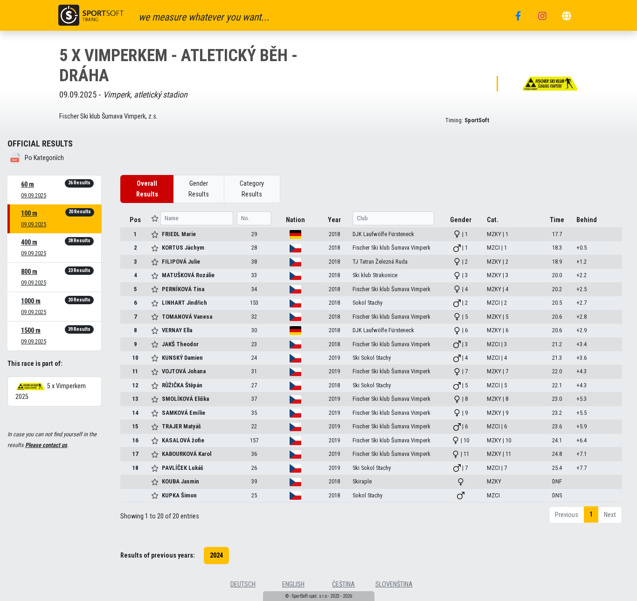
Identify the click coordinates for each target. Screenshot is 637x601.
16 (135, 440)
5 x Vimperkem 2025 (50, 391)
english (293, 584)
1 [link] (591, 514)
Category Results (252, 189)
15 (135, 426)
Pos (135, 220)
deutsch (243, 584)
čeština (343, 584)
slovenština (394, 584)
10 (135, 357)
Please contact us (46, 444)
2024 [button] (216, 555)
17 (135, 453)
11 (135, 371)
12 (135, 385)
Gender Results (198, 189)
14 (135, 412)
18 (135, 467)
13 (135, 398)
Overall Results (147, 189)
